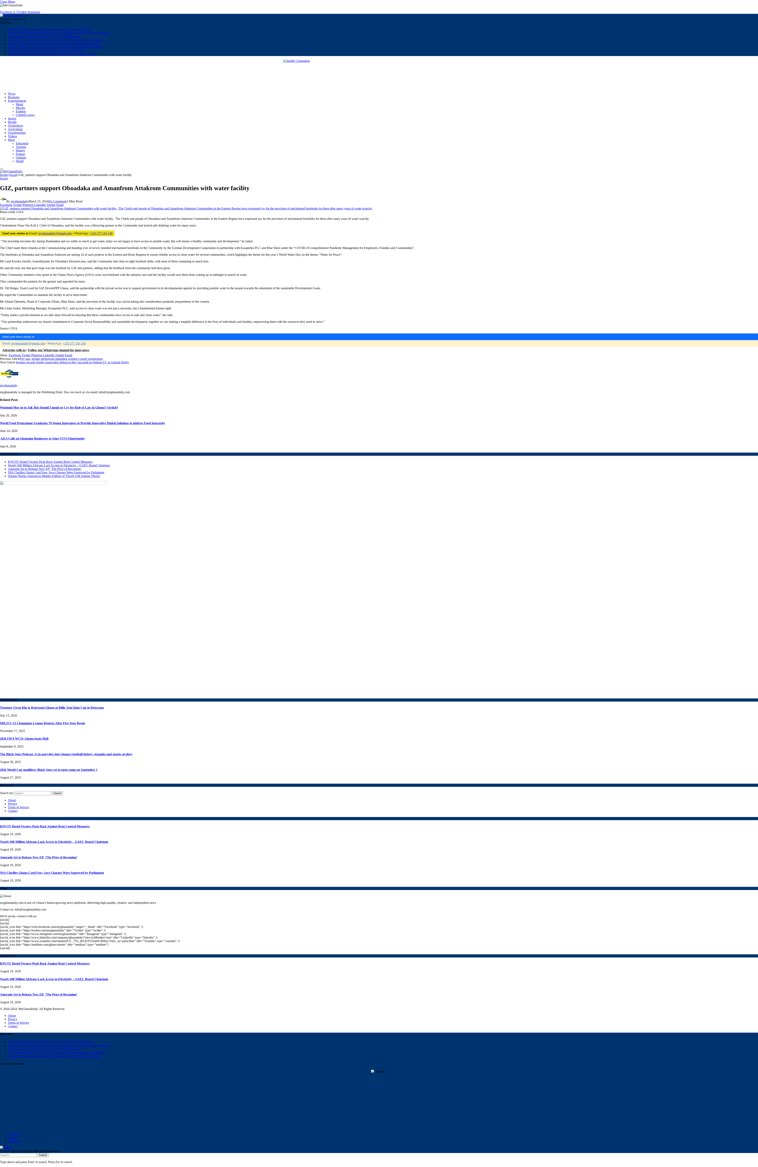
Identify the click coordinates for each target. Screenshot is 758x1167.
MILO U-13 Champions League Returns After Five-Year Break (42, 723)
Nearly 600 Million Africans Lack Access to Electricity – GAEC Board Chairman (59, 33)
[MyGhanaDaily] (11, 15)
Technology (15, 125)
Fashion (21, 111)
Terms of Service (18, 807)
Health (12, 122)
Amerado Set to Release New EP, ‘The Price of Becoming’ (45, 36)
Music (19, 104)
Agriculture (15, 129)
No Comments (57, 201)
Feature (20, 154)
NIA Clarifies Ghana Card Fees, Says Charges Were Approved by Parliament (56, 40)
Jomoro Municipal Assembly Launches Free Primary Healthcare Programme (55, 47)
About (12, 800)
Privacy (12, 803)
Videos (12, 136)
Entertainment (17, 100)
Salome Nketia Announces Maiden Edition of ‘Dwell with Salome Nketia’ (54, 43)
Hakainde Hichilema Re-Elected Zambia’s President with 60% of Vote (51, 54)
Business (14, 97)
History (20, 150)
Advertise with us (14, 350)
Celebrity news (25, 115)
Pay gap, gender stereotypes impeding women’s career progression (61, 358)
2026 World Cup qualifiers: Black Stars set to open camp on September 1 (49, 769)
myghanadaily (19, 201)
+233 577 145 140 (101, 233)
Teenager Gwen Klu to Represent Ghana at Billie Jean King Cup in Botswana (52, 707)
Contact (13, 810)
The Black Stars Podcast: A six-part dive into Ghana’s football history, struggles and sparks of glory (66, 754)
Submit (43, 1155)
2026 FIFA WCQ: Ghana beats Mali (24, 738)
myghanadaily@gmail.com (55, 233)
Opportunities (17, 132)
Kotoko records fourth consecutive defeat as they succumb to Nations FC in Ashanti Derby (72, 362)
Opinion (21, 157)
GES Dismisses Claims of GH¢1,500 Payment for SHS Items (46, 50)
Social (4, 178)
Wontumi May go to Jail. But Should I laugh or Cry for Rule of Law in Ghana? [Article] (59, 407)
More (11, 139)
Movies (20, 107)
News (11, 93)
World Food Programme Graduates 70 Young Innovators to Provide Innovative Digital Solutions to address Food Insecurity (82, 423)
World (19, 161)
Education (22, 143)
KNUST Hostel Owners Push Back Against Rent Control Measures (50, 29)
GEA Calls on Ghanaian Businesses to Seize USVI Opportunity (42, 438)
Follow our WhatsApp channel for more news (58, 350)
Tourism (21, 147)
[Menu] (1, 168)
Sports (12, 118)
